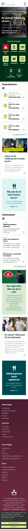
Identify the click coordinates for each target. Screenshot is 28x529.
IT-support (4, 416)
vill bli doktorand (6, 432)
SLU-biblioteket (6, 408)
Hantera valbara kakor (7, 520)
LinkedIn (4, 472)
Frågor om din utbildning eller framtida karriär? (15, 159)
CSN (3, 451)
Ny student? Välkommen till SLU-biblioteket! (15, 336)
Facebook (4, 475)
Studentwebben (10, 4)
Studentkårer (5, 413)
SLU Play (4, 480)
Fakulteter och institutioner (9, 411)
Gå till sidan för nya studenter (10, 31)
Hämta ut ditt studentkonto (9, 33)
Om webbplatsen (15, 509)
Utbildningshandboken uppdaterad (10, 225)
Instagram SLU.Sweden (8, 467)
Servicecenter (5, 418)
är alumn (4, 434)
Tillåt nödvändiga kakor (14, 523)
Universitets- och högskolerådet (10, 458)
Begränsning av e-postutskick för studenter (12, 255)
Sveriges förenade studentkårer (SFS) (11, 456)
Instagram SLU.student (8, 469)
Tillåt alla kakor (13, 526)
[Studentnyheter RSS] (14, 218)
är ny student (5, 427)
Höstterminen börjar (15, 97)
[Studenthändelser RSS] (14, 88)
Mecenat (4, 453)
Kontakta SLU (6, 509)
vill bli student (5, 429)
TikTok (3, 477)
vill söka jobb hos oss (7, 437)
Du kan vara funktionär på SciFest (11, 240)
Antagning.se (5, 448)
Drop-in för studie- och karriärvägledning (14, 106)
